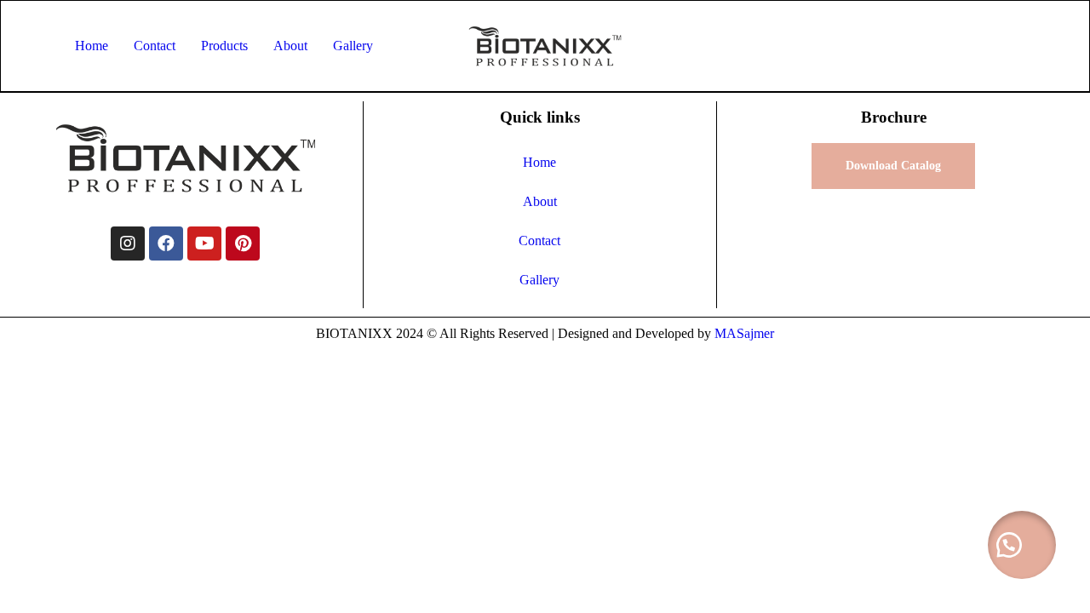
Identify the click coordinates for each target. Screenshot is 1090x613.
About (290, 45)
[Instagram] (128, 243)
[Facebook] (166, 243)
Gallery (353, 45)
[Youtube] (204, 243)
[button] (1022, 545)
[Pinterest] (243, 243)
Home (91, 45)
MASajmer (744, 333)
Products (224, 45)
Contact (154, 45)
